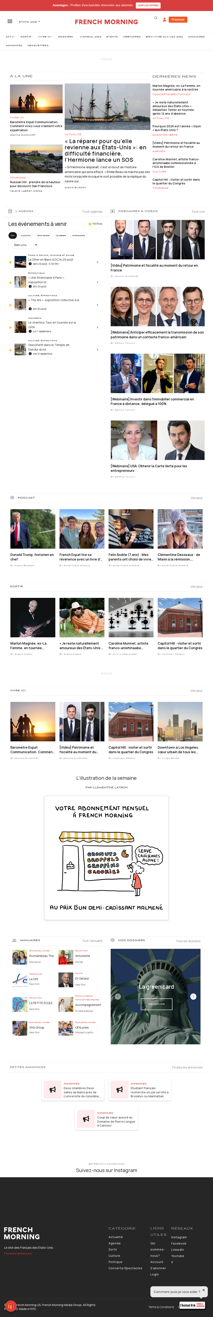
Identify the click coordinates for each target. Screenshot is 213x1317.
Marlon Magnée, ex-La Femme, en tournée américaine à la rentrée (176, 87)
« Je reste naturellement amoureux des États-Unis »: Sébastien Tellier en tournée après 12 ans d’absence (173, 108)
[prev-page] (118, 996)
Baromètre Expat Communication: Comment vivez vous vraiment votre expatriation (36, 126)
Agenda (159, 151)
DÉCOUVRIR (157, 1004)
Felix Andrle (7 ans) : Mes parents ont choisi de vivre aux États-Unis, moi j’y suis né (130, 557)
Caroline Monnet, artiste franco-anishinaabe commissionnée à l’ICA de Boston (175, 163)
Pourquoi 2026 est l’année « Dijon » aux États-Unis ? (176, 128)
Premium (178, 19)
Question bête (165, 135)
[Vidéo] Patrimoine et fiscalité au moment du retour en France (176, 144)
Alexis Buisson (76, 188)
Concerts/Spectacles (171, 94)
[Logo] (54, 1233)
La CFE (33, 979)
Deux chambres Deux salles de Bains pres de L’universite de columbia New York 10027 (81, 1094)
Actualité (73, 134)
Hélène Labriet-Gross (26, 191)
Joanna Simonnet (23, 135)
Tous (13, 235)
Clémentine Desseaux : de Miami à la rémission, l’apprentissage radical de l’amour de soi (179, 557)
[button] (156, 18)
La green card (156, 986)
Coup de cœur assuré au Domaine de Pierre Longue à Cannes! (116, 1121)
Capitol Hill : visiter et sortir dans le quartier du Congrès (176, 181)
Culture (159, 171)
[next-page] (193, 996)
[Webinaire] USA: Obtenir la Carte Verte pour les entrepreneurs (149, 468)
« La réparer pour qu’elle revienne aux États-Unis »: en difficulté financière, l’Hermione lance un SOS (105, 150)
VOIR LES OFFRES (148, 5)
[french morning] (106, 22)
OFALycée (82, 1027)
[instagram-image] (17, 1194)
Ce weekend (61, 235)
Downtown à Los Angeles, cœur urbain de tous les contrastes (178, 749)
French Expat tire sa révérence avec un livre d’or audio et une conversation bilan (81, 557)
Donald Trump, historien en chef (32, 557)
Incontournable (78, 235)
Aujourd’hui (26, 235)
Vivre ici (17, 117)
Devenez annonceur (18, 1253)
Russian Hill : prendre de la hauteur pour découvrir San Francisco (35, 184)
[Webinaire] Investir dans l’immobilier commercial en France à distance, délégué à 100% (152, 401)
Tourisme (18, 178)
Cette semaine (43, 235)
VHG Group (36, 1027)
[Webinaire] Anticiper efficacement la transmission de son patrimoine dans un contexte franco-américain (157, 334)
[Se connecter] (164, 20)
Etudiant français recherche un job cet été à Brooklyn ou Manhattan (149, 1092)
